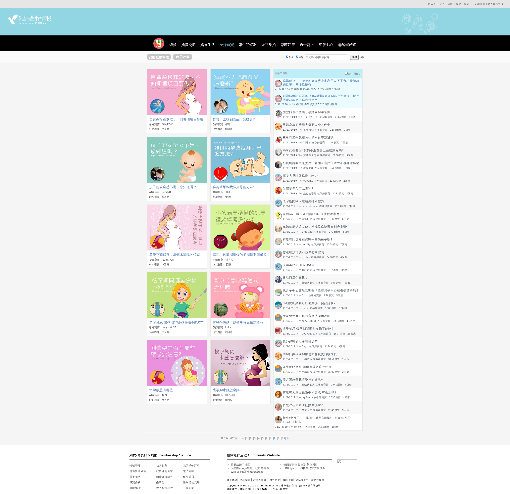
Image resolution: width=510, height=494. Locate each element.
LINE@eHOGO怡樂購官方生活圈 (304, 468)
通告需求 (307, 45)
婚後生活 (207, 45)
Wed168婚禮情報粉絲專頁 (247, 471)
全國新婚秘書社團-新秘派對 (300, 464)
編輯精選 (349, 45)
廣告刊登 (275, 479)
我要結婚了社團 (240, 464)
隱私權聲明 (302, 479)
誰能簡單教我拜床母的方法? (234, 187)
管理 (450, 4)
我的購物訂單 (191, 465)
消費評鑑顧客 (164, 476)
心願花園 (188, 487)
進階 (362, 57)
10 (283, 438)
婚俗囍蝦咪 (248, 45)
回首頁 (432, 4)
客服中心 (326, 45)
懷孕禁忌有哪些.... (163, 390)
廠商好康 (287, 45)
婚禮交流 (188, 45)
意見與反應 (317, 479)
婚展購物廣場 (191, 482)
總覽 (173, 45)
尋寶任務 (135, 482)
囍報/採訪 (135, 487)
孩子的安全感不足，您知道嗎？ (173, 187)
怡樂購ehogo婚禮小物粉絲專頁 (250, 468)
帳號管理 (135, 465)
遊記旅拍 (268, 45)
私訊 (466, 4)
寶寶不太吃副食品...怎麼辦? (234, 119)
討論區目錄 (259, 479)
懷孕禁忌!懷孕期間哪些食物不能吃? (176, 322)
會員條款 (232, 479)
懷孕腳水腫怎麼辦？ (228, 390)
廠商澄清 (288, 479)
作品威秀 (188, 476)
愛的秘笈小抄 (164, 487)
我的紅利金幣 (164, 471)
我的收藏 (161, 465)
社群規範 (245, 479)
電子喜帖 (188, 471)
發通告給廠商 (137, 471)
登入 (442, 4)
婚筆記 (160, 482)
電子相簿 (135, 476)
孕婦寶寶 (227, 45)
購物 (458, 4)
